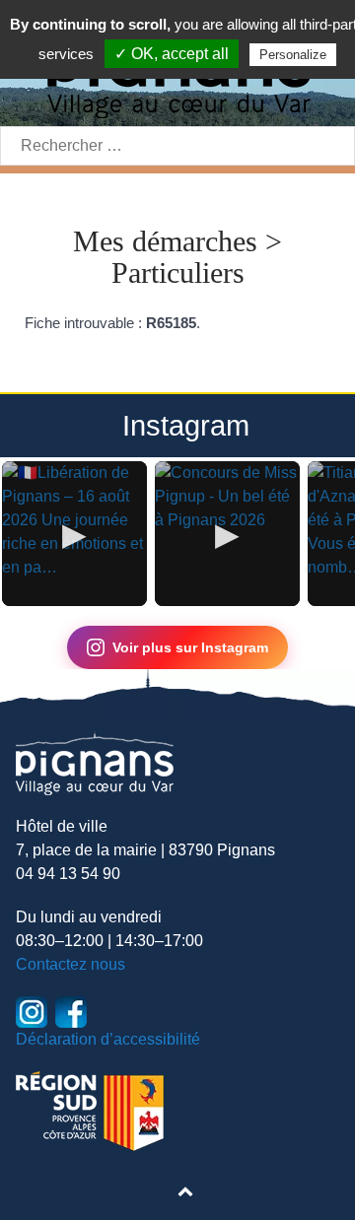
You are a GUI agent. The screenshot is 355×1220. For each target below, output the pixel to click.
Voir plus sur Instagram (190, 647)
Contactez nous (70, 964)
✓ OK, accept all (171, 53)
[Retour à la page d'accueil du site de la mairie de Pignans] (95, 762)
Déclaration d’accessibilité (108, 1039)
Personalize (292, 54)
